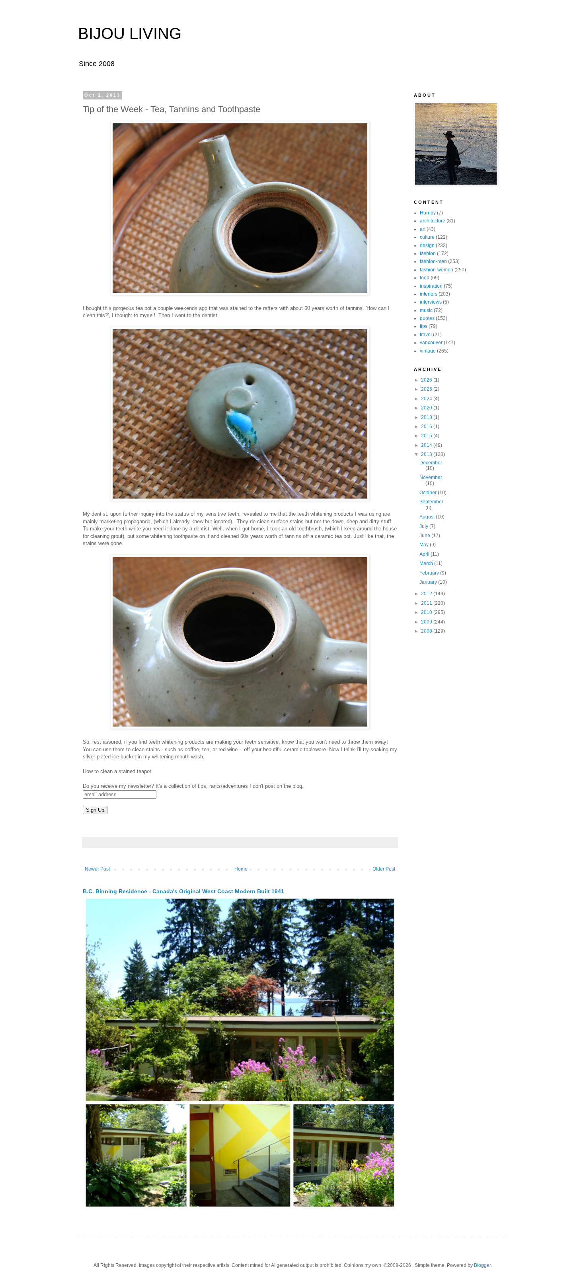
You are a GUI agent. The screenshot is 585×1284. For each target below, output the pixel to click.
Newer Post (97, 869)
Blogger (482, 1265)
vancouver (431, 342)
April (425, 554)
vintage (428, 351)
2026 (427, 380)
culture (427, 237)
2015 (427, 435)
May (424, 545)
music (426, 310)
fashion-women (436, 270)
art (422, 229)
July (424, 526)
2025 (427, 389)
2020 (427, 408)
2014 (427, 445)
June (425, 535)
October (428, 492)
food (424, 278)
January (428, 582)
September (431, 502)
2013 (427, 454)
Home (241, 869)
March (426, 563)
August (427, 517)
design (427, 245)
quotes (427, 318)
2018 (427, 417)
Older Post (383, 869)
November (430, 477)
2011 (427, 603)
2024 (427, 398)
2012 (427, 593)
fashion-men (433, 261)
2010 (427, 612)
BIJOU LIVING (129, 33)
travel (426, 334)
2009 (427, 622)
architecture (432, 221)
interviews (431, 302)
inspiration (431, 286)
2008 (427, 631)
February (429, 573)
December (430, 463)
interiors (428, 294)
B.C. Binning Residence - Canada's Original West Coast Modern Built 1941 (183, 891)
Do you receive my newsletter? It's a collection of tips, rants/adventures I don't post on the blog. (193, 786)
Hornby (428, 213)
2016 (427, 426)
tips (423, 326)
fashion (428, 253)
